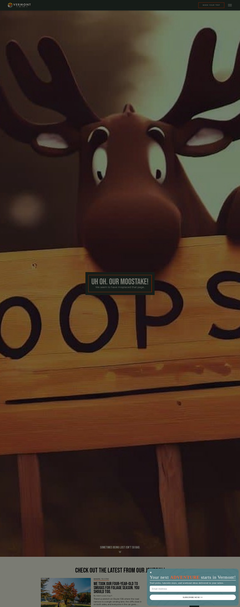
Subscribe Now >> (193, 597)
